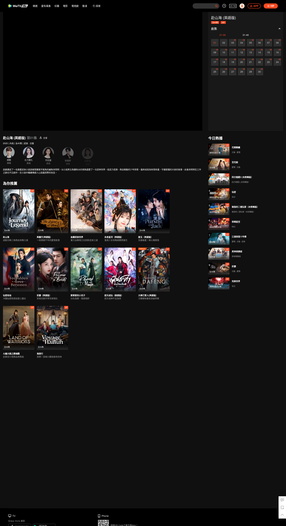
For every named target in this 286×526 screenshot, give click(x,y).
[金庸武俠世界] (86, 211)
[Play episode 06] (259, 42)
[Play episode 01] (215, 42)
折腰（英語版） (44, 295)
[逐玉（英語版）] (154, 211)
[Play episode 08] (277, 42)
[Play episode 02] (223, 42)
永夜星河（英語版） (113, 236)
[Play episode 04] (241, 42)
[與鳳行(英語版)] (52, 211)
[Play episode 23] (268, 62)
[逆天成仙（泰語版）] (120, 269)
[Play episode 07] (268, 42)
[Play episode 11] (232, 52)
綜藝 (57, 6)
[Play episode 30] (259, 71)
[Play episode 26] (223, 71)
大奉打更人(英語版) (147, 295)
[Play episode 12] (241, 52)
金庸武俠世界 (77, 236)
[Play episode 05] (250, 42)
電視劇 (75, 6)
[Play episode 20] (241, 62)
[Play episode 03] (232, 42)
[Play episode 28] (241, 71)
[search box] (216, 6)
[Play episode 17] (215, 62)
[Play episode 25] (215, 71)
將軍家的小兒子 (78, 295)
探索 (98, 6)
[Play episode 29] (250, 71)
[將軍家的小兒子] (86, 269)
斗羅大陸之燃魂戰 (11, 353)
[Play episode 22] (259, 62)
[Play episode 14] (259, 52)
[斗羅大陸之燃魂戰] (18, 328)
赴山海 (6, 236)
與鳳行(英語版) (44, 236)
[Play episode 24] (277, 62)
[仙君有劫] (18, 269)
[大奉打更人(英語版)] (154, 269)
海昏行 (40, 353)
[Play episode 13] (250, 52)
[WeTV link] (18, 6)
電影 (65, 6)
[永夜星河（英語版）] (120, 211)
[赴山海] (18, 211)
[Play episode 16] (277, 52)
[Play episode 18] (223, 62)
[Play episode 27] (232, 71)
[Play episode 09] (215, 52)
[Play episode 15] (268, 52)
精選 (35, 6)
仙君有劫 (7, 295)
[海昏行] (52, 328)
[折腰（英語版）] (52, 269)
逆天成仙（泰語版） (113, 295)
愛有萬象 (46, 6)
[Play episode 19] (232, 62)
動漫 (84, 6)
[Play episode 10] (223, 52)
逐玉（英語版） (145, 236)
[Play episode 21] (250, 62)
